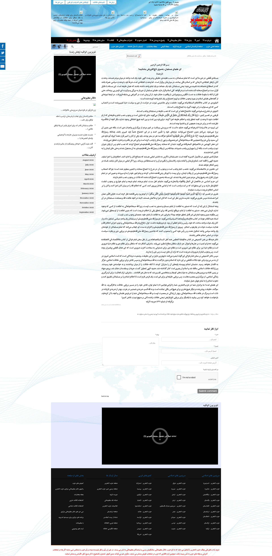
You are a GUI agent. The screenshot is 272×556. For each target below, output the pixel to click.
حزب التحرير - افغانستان (211, 505)
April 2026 (89, 179)
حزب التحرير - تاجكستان (211, 516)
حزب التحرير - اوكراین (144, 494)
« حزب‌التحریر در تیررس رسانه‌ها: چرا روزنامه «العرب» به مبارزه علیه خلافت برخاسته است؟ (183, 314)
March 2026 (88, 183)
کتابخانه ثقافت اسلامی (76, 505)
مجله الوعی (165, 46)
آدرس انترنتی (214, 358)
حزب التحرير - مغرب (178, 528)
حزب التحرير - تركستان (212, 522)
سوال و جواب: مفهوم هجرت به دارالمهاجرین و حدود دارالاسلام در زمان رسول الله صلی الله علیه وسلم (163, 17)
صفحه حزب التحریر (111, 483)
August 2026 (88, 160)
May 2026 (89, 174)
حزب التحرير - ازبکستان (211, 511)
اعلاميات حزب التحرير (110, 505)
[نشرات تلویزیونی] (59, 49)
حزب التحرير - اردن (179, 500)
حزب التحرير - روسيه (144, 488)
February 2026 (87, 188)
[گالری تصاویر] (53, 49)
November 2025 (87, 202)
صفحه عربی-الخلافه (111, 522)
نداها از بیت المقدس (110, 517)
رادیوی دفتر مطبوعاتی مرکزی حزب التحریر (69, 488)
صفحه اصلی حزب (212, 46)
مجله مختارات (152, 46)
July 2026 (89, 164)
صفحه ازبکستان (112, 511)
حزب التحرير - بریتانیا (144, 522)
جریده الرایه (177, 46)
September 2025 (86, 212)
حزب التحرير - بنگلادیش (211, 494)
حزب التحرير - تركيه (213, 528)
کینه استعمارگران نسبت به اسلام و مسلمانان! (131, 16)
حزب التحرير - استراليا (144, 483)
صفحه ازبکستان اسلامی (194, 46)
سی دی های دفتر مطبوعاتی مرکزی (72, 511)
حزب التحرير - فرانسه (144, 517)
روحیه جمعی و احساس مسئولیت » (147, 314)
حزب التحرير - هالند (145, 511)
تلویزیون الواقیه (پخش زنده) (82, 52)
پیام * (157, 334)
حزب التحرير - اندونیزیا (211, 483)
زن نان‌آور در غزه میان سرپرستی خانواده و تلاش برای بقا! (99, 16)
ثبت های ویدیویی (78, 528)
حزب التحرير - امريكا (144, 534)
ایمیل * (216, 346)
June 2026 (89, 169)
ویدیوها (86, 40)
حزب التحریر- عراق (179, 483)
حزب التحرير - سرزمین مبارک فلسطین (173, 505)
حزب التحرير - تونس (179, 522)
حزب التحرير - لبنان (179, 494)
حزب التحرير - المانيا (144, 500)
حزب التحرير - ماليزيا (212, 488)
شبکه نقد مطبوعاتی (111, 500)
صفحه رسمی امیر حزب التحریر (107, 488)
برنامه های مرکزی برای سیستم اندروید (71, 517)
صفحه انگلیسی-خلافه (110, 528)
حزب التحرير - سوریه (178, 488)
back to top (105, 396)
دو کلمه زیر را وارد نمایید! (210, 369)
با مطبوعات (80, 522)
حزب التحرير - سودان (178, 517)
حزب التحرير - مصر (179, 511)
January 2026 (88, 193)
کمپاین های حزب (117, 46)
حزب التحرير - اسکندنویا (143, 505)
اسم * (216, 334)
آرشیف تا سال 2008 (135, 46)
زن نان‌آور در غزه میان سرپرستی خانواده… (78, 110)
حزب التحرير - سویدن (144, 528)
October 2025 (88, 207)
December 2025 (87, 198)
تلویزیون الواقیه (210, 405)
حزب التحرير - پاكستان (212, 500)
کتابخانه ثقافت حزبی (76, 500)
